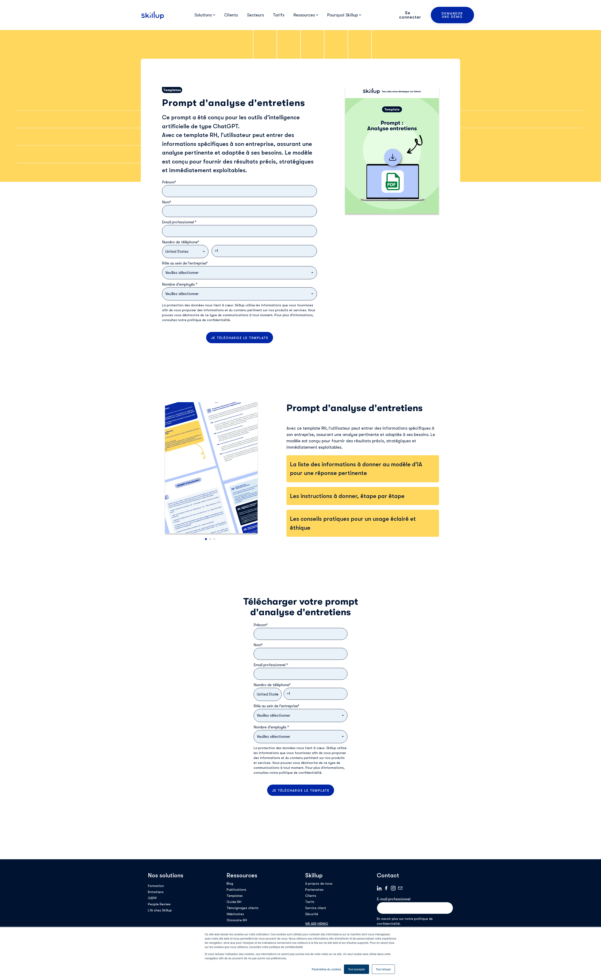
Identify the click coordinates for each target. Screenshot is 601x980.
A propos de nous (318, 883)
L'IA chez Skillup (160, 910)
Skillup (314, 875)
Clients (231, 15)
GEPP (152, 898)
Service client (315, 908)
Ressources (242, 875)
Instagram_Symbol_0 (393, 888)
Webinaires (235, 914)
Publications (236, 889)
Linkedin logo (379, 888)
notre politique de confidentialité (204, 320)
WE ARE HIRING (316, 924)
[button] (206, 539)
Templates (235, 896)
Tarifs (278, 15)
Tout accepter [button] (356, 969)
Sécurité (311, 914)
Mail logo (400, 888)
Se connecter (410, 15)
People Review (159, 904)
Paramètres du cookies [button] (326, 969)
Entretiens (156, 892)
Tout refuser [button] (383, 969)
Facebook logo (386, 888)
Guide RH (234, 902)
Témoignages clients (242, 908)
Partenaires (314, 889)
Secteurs (255, 15)
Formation (156, 886)
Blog (230, 883)
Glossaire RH (237, 920)
